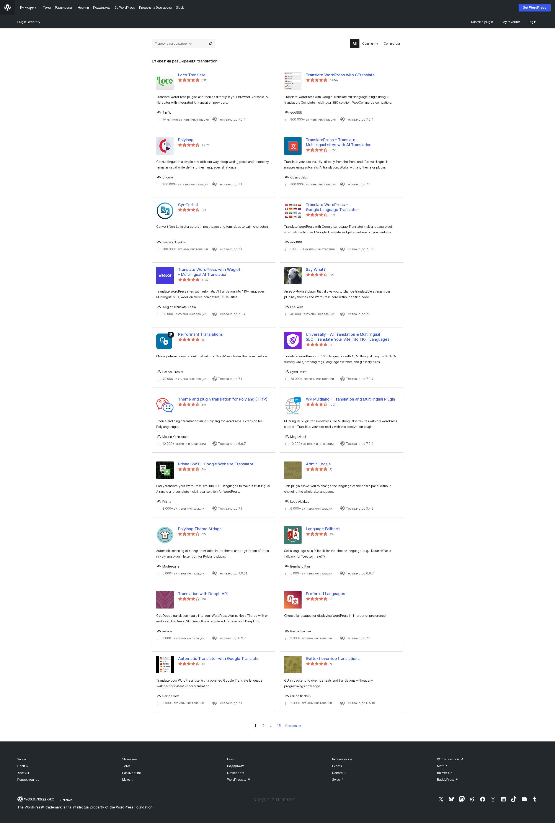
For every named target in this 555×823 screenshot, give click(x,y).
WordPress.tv (238, 779)
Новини (22, 766)
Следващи (293, 726)
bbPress (445, 773)
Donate (339, 773)
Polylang (185, 139)
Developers (235, 773)
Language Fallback (323, 529)
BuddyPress (447, 779)
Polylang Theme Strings (200, 529)
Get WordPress (535, 7)
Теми (126, 766)
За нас (22, 759)
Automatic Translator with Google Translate (218, 658)
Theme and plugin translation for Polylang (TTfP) (223, 399)
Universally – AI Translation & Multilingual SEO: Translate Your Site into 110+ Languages (348, 337)
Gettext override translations (333, 658)
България (65, 800)
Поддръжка (236, 766)
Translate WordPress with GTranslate (340, 75)
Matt (442, 766)
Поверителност (29, 779)
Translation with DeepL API (203, 593)
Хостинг (23, 773)
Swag (338, 779)
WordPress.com (450, 759)
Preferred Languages (325, 593)
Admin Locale (318, 464)
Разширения (131, 773)
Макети (128, 779)
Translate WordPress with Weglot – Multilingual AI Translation (209, 272)
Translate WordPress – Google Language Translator (332, 207)
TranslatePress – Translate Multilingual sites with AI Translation (338, 142)
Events (337, 766)
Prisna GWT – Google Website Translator (215, 464)
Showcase (129, 759)
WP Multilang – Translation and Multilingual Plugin (350, 399)
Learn (231, 759)
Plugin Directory (28, 22)
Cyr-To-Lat (188, 204)
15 (279, 725)
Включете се (342, 759)
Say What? (316, 269)
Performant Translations (200, 334)
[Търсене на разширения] (210, 43)
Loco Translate (192, 75)
